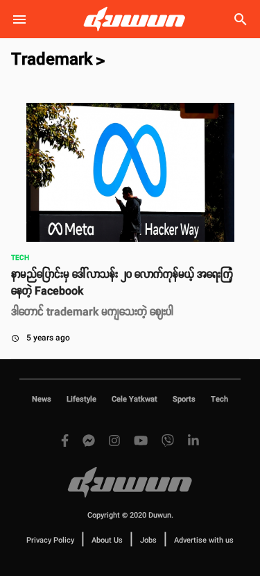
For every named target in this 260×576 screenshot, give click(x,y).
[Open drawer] (19, 19)
